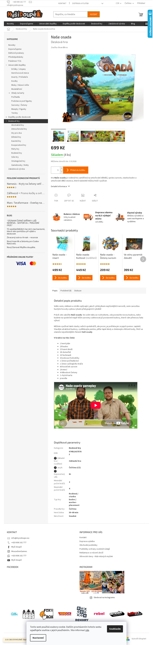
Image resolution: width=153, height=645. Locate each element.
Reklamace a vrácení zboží (91, 552)
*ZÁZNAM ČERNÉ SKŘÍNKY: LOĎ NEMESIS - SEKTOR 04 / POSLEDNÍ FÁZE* (23, 222)
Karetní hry (16, 141)
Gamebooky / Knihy (20, 165)
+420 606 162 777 (18, 542)
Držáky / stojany (18, 69)
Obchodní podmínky (88, 545)
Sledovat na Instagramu (104, 597)
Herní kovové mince (20, 73)
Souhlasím (115, 629)
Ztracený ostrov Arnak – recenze (22, 237)
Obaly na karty (17, 93)
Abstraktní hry (17, 125)
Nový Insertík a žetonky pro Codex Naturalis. (23, 242)
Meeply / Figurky (18, 109)
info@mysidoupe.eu (20, 538)
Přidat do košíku (77, 170)
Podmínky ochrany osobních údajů (94, 549)
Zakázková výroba (16, 169)
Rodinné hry (16, 153)
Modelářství (16, 89)
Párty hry (15, 149)
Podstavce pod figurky (21, 101)
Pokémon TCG (14, 61)
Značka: (59, 47)
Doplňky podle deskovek (19, 117)
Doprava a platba (80, 3)
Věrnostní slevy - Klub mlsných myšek (96, 556)
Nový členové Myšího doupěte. (21, 247)
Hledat (93, 14)
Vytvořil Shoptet (139, 638)
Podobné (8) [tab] (66, 290)
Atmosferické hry (19, 129)
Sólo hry (15, 157)
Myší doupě (16, 546)
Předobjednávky (15, 57)
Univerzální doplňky (17, 65)
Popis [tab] (55, 290)
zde (87, 630)
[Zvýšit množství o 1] (61, 168)
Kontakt (62, 3)
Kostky (14, 81)
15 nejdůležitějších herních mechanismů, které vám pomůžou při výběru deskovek (26, 231)
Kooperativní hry (18, 145)
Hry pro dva (16, 133)
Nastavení (38, 637)
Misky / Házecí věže (20, 85)
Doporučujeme (15, 49)
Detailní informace (59, 186)
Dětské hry (16, 137)
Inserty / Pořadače (19, 77)
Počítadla (15, 97)
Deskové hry (14, 121)
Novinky (11, 45)
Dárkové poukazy (16, 53)
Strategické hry (18, 161)
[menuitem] (10, 23)
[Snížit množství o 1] (61, 171)
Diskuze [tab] (77, 290)
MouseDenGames (19, 551)
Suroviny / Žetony (19, 105)
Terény (14, 113)
